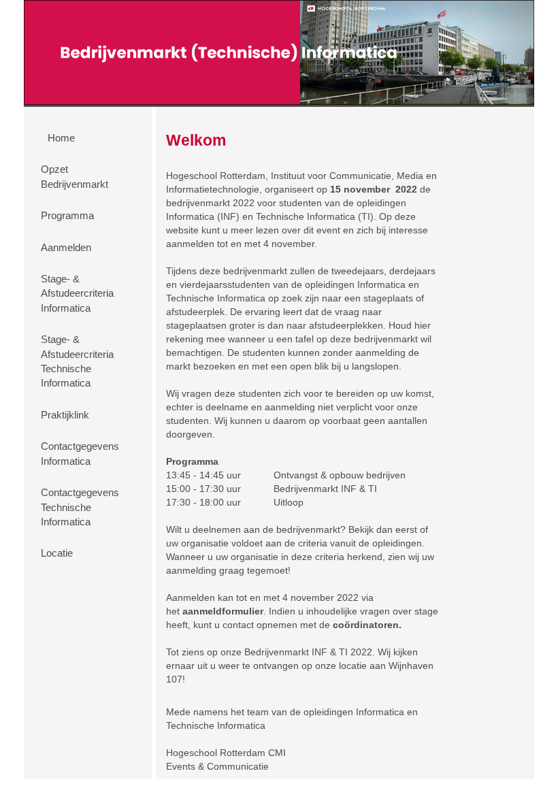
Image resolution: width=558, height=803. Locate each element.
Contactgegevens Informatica (80, 453)
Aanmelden (66, 247)
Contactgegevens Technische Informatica (80, 507)
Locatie (57, 553)
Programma (67, 215)
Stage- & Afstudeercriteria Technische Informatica (77, 361)
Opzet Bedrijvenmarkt (74, 176)
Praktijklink (65, 415)
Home (61, 138)
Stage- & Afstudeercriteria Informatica (77, 293)
